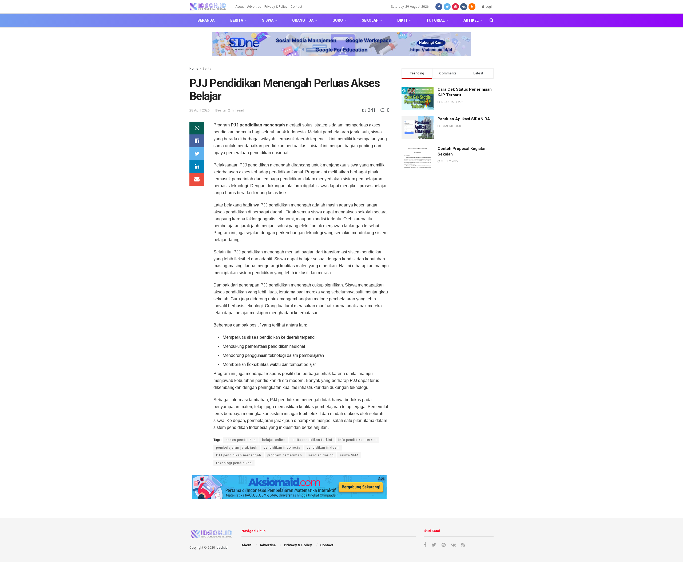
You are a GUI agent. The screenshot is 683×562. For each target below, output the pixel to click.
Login (489, 7)
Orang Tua (302, 20)
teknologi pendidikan (234, 463)
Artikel (471, 20)
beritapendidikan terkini (312, 440)
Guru (337, 20)
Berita (236, 20)
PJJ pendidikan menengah (238, 455)
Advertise (254, 7)
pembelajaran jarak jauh (236, 447)
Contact (296, 7)
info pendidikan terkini (357, 440)
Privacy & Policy (275, 7)
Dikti (402, 20)
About (239, 7)
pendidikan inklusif (323, 447)
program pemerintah (284, 455)
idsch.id (222, 547)
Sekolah (370, 20)
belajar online (273, 440)
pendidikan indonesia (282, 447)
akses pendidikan (241, 440)
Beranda (206, 20)
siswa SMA (349, 455)
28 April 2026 (199, 110)
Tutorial (435, 20)
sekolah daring (321, 455)
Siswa (267, 20)
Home (193, 68)
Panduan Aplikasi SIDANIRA (464, 119)
